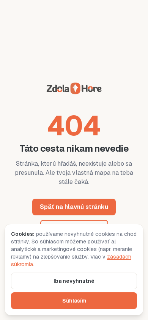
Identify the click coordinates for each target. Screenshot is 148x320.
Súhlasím (74, 300)
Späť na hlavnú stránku (74, 207)
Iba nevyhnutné (74, 281)
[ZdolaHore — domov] (74, 89)
